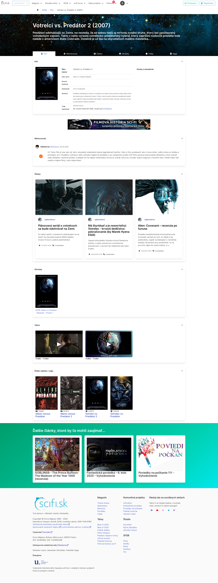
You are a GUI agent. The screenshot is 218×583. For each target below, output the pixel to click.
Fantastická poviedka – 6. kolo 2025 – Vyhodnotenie (106, 474)
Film (52, 10)
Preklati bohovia (130, 511)
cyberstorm (50, 219)
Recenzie (101, 508)
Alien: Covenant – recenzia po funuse (157, 227)
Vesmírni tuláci (129, 514)
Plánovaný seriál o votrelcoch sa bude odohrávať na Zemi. (57, 227)
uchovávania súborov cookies (76, 527)
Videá (99, 514)
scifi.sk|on (127, 503)
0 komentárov (59, 245)
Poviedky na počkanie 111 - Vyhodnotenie (156, 474)
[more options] (182, 61)
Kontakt (47, 532)
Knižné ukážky (103, 530)
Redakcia (62, 545)
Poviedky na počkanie (132, 508)
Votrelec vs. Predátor (117, 415)
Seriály (126, 543)
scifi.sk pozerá (103, 538)
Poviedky (101, 511)
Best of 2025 (103, 524)
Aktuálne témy (51, 3)
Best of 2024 (103, 527)
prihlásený (107, 109)
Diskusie (110, 2)
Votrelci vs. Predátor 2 (91, 415)
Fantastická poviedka (132, 506)
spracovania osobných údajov (46, 527)
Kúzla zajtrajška (130, 527)
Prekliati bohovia (104, 541)
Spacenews (102, 506)
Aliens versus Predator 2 (67, 415)
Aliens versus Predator (42, 415)
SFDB (44, 10)
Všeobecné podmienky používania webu (50, 524)
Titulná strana (103, 503)
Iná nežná (127, 524)
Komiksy (126, 549)
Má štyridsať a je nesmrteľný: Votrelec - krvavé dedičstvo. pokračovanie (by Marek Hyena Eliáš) (108, 230)
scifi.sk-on (78, 3)
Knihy (125, 546)
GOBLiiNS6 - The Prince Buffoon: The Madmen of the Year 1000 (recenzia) (57, 475)
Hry (124, 552)
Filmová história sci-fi (106, 544)
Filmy (125, 541)
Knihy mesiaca (103, 533)
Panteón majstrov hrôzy (107, 535)
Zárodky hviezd (130, 530)
